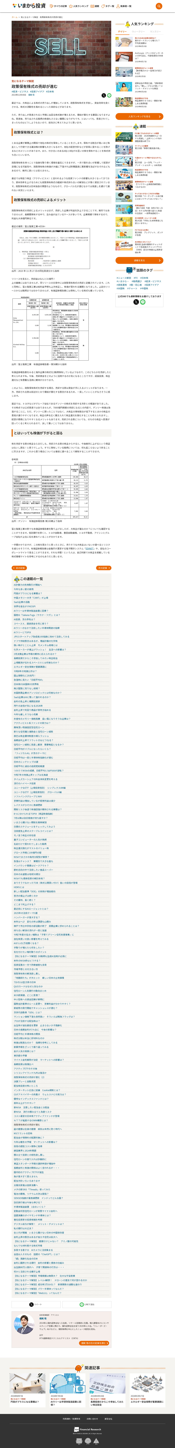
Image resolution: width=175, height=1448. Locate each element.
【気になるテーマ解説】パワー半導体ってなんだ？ (39, 1288)
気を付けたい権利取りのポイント (30, 952)
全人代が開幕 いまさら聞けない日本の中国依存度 (39, 1232)
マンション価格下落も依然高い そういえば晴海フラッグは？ (44, 1016)
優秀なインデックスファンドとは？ (31, 1098)
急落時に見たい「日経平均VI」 (29, 679)
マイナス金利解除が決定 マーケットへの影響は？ (39, 1059)
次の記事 (102, 568)
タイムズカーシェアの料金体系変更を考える (36, 779)
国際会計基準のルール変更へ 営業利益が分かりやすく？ (42, 1003)
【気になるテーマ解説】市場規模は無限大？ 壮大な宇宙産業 (44, 1275)
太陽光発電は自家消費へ (26, 1185)
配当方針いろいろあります (27, 1180)
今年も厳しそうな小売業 (26, 714)
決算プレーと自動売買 (25, 1081)
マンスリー (155, 31)
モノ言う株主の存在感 (25, 835)
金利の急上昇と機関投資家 (27, 701)
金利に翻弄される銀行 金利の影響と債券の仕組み (39, 1262)
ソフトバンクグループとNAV (28, 796)
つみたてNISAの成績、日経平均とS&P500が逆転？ (39, 770)
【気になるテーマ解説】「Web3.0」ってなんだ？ (38, 1293)
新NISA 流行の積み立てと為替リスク (33, 1111)
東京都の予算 (20, 1055)
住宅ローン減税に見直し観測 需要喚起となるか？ (39, 744)
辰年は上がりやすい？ (25, 1103)
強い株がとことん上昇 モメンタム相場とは (36, 645)
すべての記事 (60, 6)
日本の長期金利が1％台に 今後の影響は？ (35, 1029)
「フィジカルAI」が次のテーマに (30, 753)
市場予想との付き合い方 (26, 969)
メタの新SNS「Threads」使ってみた (32, 1189)
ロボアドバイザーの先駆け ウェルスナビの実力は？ (40, 1094)
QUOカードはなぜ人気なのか (28, 986)
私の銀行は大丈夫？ (23, 1228)
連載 (97, 6)
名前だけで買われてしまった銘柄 (30, 844)
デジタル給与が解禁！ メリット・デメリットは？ (39, 1224)
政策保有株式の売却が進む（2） (30, 1077)
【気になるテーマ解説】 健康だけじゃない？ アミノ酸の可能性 (46, 1241)
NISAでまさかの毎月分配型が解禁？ (31, 857)
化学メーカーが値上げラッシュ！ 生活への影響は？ (40, 649)
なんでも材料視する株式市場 (28, 1245)
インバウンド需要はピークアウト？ (31, 865)
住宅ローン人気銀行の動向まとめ (30, 990)
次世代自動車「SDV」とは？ (28, 1012)
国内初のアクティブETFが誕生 (29, 1172)
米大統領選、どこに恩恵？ (27, 995)
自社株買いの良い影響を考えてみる (31, 939)
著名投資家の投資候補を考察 (28, 1219)
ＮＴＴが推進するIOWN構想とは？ (31, 1120)
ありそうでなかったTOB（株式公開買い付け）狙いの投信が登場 (46, 882)
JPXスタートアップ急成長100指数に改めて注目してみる (41, 636)
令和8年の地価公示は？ (25, 671)
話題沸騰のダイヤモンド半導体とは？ (32, 1215)
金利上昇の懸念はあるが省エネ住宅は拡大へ (36, 1237)
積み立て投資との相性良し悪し (29, 1154)
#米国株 (121, 288)
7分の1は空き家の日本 (25, 982)
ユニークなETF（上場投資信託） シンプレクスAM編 (40, 787)
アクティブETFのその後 (25, 1068)
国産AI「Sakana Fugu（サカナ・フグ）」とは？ (37, 615)
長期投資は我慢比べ (23, 1064)
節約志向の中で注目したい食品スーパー (33, 869)
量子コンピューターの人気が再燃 (30, 839)
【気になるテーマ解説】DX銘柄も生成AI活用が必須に (40, 956)
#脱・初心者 (135, 284)
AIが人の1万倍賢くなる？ (26, 943)
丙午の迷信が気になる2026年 (28, 705)
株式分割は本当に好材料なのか (29, 1038)
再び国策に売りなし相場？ (27, 688)
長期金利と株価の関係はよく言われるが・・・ (37, 1167)
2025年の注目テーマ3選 (25, 913)
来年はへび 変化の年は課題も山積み (32, 921)
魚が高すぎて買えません (26, 1176)
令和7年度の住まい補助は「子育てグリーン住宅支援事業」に (44, 934)
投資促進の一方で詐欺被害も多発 (30, 964)
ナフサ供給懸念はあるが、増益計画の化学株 (36, 641)
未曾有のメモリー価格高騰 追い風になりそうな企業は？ (42, 718)
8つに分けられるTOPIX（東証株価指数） (34, 813)
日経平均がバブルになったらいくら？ (32, 749)
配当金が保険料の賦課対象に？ (29, 1137)
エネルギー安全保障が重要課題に (30, 666)
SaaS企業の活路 (22, 602)
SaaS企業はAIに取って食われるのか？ (32, 697)
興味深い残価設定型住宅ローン (29, 727)
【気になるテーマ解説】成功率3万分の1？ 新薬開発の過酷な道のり (48, 1284)
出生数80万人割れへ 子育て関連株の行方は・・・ (39, 1267)
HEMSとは (19, 887)
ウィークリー (138, 31)
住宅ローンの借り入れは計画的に (30, 1159)
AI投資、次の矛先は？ (24, 619)
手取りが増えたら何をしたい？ (29, 947)
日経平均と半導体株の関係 (27, 1034)
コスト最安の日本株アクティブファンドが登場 (36, 1116)
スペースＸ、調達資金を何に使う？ (31, 623)
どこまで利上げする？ (25, 904)
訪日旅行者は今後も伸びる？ (28, 1202)
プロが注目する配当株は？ (27, 1021)
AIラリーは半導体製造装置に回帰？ (31, 610)
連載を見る (139, 260)
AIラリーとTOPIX (22, 632)
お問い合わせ (92, 1418)
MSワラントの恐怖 (23, 1133)
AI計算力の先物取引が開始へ (28, 584)
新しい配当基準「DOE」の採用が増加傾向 (34, 891)
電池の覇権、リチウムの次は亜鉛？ (31, 1193)
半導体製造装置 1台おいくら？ (30, 1206)
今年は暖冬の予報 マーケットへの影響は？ (36, 1142)
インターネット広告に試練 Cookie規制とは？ (37, 1090)
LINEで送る (89, 1304)
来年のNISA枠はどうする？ (27, 960)
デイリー (122, 31)
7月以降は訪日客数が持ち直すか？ (31, 818)
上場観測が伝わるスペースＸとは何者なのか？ (36, 662)
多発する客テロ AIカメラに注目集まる (33, 1250)
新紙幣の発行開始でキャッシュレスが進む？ (36, 1008)
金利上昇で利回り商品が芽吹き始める (32, 710)
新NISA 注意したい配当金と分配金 (31, 1107)
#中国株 (144, 288)
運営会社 (108, 1418)
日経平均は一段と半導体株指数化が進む (33, 757)
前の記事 (20, 568)
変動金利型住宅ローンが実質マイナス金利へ (35, 1211)
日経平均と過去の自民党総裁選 (29, 766)
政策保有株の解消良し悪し (27, 973)
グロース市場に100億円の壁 (27, 852)
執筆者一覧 (125, 6)
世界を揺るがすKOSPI (25, 606)
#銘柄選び (137, 281)
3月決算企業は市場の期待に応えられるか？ (35, 654)
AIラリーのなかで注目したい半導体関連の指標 (36, 628)
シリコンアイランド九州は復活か (30, 1072)
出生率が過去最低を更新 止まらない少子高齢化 (38, 1025)
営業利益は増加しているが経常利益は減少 (34, 800)
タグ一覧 (109, 6)
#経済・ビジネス (20, 91)
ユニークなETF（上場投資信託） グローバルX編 (38, 792)
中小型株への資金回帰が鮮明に (29, 999)
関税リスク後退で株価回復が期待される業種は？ (38, 809)
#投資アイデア (37, 91)
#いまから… (123, 281)
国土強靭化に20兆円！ (25, 675)
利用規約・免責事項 (71, 1418)
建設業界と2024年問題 (25, 1150)
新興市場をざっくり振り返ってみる (31, 1047)
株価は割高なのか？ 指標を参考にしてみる (36, 1042)
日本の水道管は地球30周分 (27, 874)
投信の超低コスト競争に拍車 (28, 1146)
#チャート (132, 288)
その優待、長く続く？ (25, 900)
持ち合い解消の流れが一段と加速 (30, 930)
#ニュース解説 (124, 277)
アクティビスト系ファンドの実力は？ (32, 723)
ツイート (38, 1304)
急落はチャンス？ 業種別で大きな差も (33, 861)
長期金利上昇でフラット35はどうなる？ (33, 740)
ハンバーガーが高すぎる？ (27, 917)
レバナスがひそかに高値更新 (28, 805)
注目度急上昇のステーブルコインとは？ (33, 831)
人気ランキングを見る (139, 116)
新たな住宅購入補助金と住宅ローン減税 (33, 731)
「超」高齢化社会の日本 (26, 1258)
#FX (136, 277)
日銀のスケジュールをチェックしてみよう (34, 826)
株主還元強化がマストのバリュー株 (31, 848)
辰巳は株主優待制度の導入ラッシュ (31, 736)
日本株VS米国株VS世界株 (26, 684)
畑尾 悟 (31, 94)
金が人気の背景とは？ (25, 1051)
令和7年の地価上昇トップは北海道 (31, 774)
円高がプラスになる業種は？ (28, 593)
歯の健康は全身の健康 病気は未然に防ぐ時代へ (38, 1129)
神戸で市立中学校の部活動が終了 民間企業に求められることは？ (46, 926)
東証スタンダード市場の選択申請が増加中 (34, 1163)
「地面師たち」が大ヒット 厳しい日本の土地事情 (39, 977)
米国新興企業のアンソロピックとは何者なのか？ (38, 692)
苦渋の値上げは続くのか (26, 895)
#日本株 (50, 91)
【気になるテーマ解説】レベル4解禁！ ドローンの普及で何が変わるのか (50, 1280)
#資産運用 (122, 284)
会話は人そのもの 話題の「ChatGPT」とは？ (37, 1254)
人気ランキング (80, 6)
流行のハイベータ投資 (25, 783)
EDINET (90, 548)
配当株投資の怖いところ (26, 1085)
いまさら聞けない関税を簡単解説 (30, 822)
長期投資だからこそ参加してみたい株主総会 (36, 658)
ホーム (15, 17)
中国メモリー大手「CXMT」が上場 (31, 597)
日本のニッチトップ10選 (26, 761)
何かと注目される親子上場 (27, 1271)
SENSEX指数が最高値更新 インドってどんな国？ (38, 1198)
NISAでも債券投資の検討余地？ (29, 878)
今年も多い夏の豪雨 (23, 589)
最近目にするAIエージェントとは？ (31, 908)
